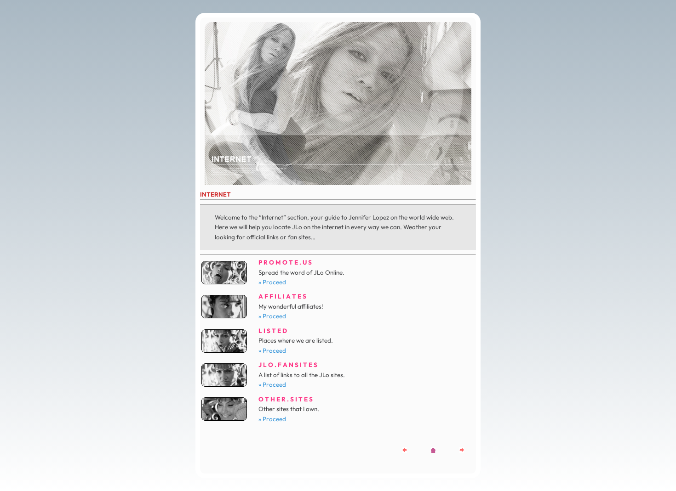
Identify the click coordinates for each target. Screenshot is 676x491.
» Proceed (272, 282)
